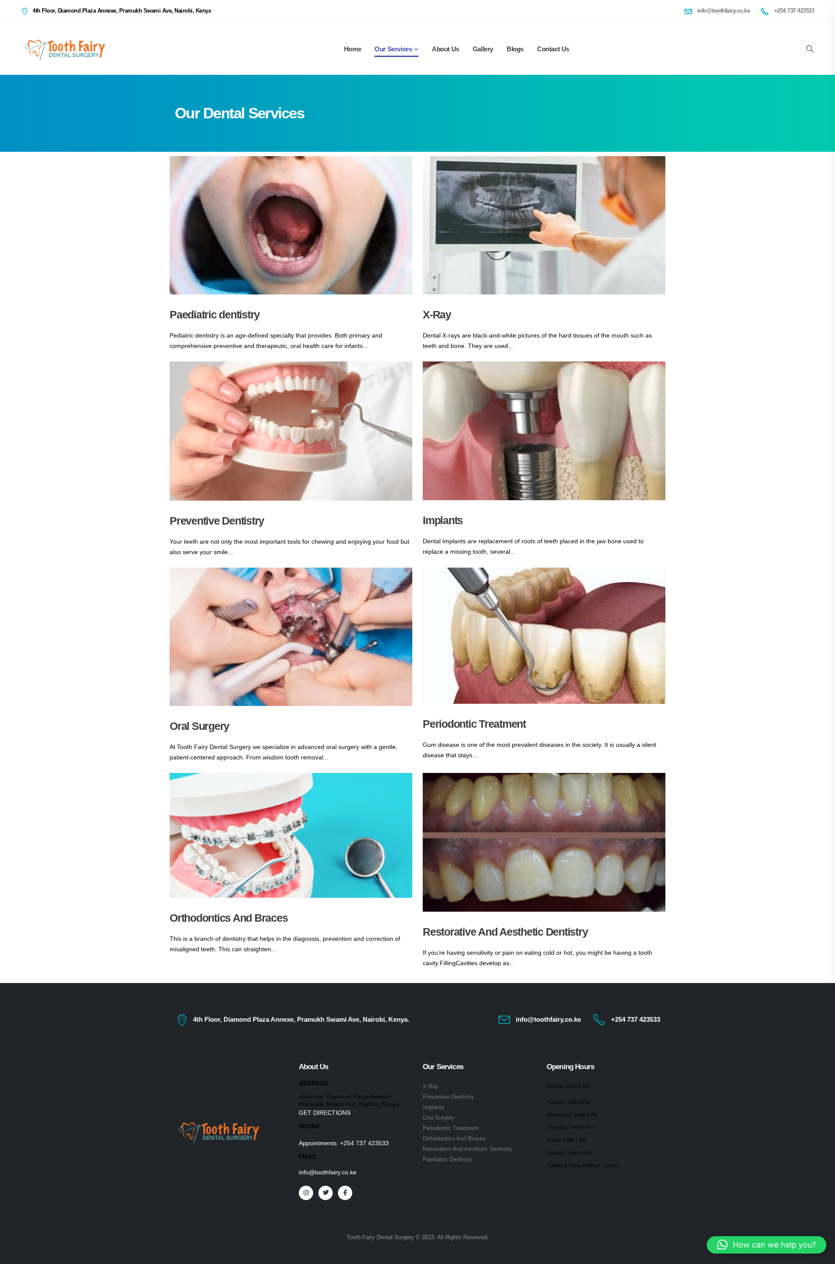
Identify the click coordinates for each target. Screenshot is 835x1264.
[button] (766, 1245)
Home (352, 49)
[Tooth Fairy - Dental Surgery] (64, 49)
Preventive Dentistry (217, 521)
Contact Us (553, 49)
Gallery (483, 49)
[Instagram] (306, 1193)
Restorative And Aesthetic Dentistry (505, 932)
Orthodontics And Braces (228, 918)
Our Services (393, 49)
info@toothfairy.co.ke (328, 1172)
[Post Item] (291, 225)
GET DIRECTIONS (325, 1112)
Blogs (515, 49)
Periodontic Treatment (474, 724)
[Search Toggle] (809, 49)
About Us (445, 49)
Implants (443, 520)
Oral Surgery (199, 726)
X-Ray (437, 314)
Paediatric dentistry (215, 314)
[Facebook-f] (345, 1193)
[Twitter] (325, 1193)
